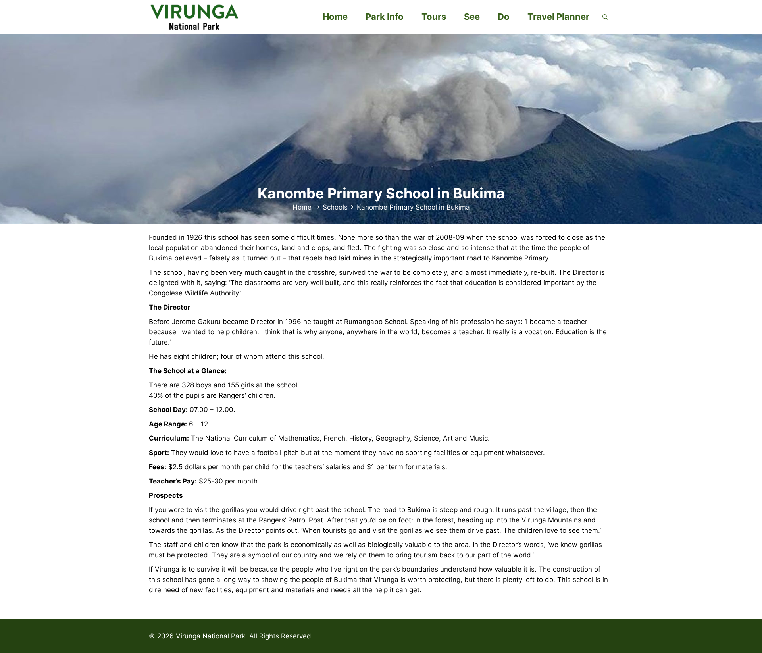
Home (335, 17)
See (472, 17)
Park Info (385, 17)
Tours (433, 17)
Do (504, 17)
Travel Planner (558, 17)
